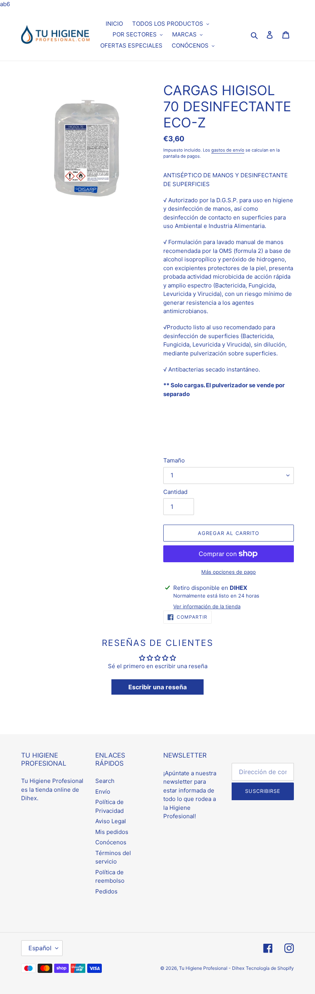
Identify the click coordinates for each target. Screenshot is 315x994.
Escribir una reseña (157, 687)
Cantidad (175, 491)
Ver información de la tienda (206, 606)
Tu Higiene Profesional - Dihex (211, 968)
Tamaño (174, 460)
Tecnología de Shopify (270, 968)
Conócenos (110, 842)
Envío (102, 791)
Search (104, 780)
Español (39, 948)
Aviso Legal (110, 821)
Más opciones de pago (228, 572)
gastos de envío (227, 150)
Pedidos (106, 891)
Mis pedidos (111, 831)
